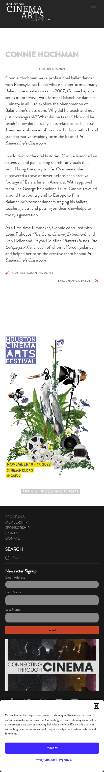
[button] (96, 706)
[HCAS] (28, 19)
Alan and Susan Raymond (32, 273)
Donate (12, 539)
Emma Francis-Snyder (75, 281)
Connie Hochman (42, 56)
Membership (16, 523)
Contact (13, 533)
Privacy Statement (46, 760)
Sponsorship (17, 528)
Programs (14, 517)
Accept (52, 748)
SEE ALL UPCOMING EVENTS (50, 492)
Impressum (65, 760)
